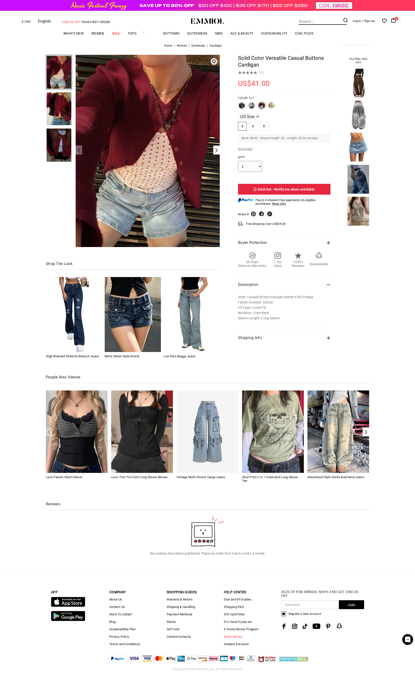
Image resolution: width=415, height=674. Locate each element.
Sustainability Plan (122, 629)
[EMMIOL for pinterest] (328, 626)
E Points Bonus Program (241, 629)
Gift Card (173, 629)
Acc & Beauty (242, 33)
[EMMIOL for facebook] (284, 626)
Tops (132, 33)
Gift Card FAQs (234, 614)
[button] (366, 431)
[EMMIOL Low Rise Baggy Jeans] (191, 314)
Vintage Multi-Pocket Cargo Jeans (201, 477)
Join (351, 605)
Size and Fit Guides (237, 599)
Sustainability (274, 33)
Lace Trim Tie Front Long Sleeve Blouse (139, 477)
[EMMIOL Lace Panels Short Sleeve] (77, 431)
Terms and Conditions (124, 644)
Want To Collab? (120, 614)
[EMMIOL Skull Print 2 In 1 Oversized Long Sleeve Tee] (273, 431)
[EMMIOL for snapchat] (339, 626)
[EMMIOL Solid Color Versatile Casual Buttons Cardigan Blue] (242, 107)
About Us (115, 599)
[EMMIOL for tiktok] (305, 626)
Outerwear (197, 33)
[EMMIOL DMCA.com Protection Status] (293, 662)
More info (279, 203)
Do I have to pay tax (238, 622)
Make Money (233, 636)
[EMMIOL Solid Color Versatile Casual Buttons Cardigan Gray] (252, 107)
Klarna (171, 622)
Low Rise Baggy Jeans (179, 356)
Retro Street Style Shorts (122, 356)
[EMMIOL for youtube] (316, 626)
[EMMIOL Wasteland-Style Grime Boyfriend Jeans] (338, 431)
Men (219, 33)
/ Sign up (368, 21)
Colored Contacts (179, 636)
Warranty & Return (179, 599)
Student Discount (236, 644)
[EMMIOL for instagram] (294, 626)
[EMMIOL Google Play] (68, 620)
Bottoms (171, 33)
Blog (112, 622)
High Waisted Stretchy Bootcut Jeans (72, 356)
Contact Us (117, 607)
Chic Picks (304, 33)
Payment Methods (180, 614)
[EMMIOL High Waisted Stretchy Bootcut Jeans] (74, 314)
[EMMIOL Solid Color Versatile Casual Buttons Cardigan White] (272, 107)
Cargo (149, 33)
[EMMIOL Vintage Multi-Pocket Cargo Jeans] (207, 431)
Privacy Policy (119, 636)
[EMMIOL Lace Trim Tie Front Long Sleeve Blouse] (142, 431)
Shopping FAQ (234, 607)
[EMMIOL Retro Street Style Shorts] (133, 314)
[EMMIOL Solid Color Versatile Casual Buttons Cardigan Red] (262, 107)
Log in (357, 21)
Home (168, 45)
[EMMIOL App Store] (68, 606)
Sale (116, 33)
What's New (73, 33)
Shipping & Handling (181, 607)
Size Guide (245, 149)
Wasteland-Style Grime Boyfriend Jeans (335, 477)
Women (97, 33)
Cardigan (216, 45)
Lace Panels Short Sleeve (64, 477)
